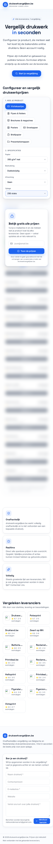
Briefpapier (16, 134)
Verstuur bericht (43, 821)
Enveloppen (32, 127)
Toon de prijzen (28, 251)
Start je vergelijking (28, 73)
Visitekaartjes (17, 106)
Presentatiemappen (20, 141)
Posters (14, 127)
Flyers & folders (18, 113)
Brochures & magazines (22, 120)
